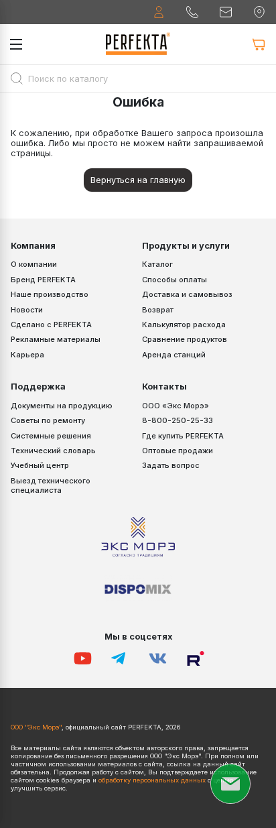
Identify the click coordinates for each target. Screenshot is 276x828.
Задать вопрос (171, 465)
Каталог (157, 264)
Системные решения (51, 435)
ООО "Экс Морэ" (36, 727)
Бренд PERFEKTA (43, 279)
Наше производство (49, 294)
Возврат (158, 309)
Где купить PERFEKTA (183, 435)
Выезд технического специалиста (50, 485)
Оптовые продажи (177, 450)
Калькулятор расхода (184, 324)
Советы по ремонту (48, 420)
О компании (34, 264)
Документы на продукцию (62, 405)
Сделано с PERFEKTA (51, 324)
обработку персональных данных (152, 780)
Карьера (27, 354)
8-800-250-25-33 (177, 420)
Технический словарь (53, 450)
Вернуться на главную (138, 180)
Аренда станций (174, 354)
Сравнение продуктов (184, 339)
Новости (27, 309)
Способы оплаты (174, 279)
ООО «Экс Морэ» (175, 405)
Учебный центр (40, 465)
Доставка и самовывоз (187, 294)
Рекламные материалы (55, 339)
